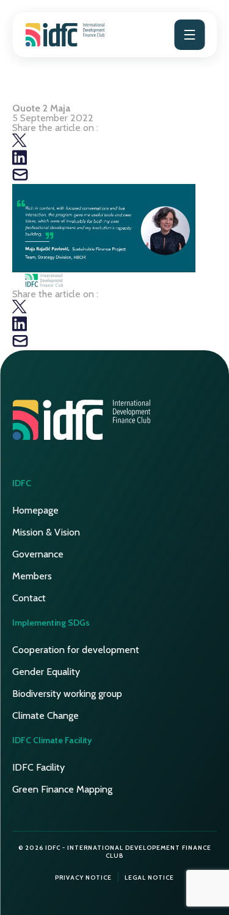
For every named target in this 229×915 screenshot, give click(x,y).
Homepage (35, 510)
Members (32, 576)
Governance (38, 554)
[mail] (20, 179)
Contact (29, 598)
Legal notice (149, 877)
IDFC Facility (38, 767)
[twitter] (19, 144)
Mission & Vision (46, 532)
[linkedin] (19, 162)
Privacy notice (83, 877)
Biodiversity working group (67, 693)
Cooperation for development (75, 649)
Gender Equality (46, 671)
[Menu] (189, 34)
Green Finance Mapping (62, 789)
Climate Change (45, 715)
